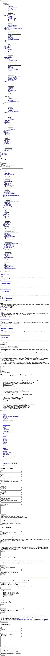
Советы (9, 118)
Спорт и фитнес (11, 119)
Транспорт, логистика (12, 77)
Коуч (6, 41)
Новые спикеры (8, 57)
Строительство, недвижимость (14, 76)
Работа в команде (11, 14)
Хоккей (9, 93)
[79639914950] (7, 465)
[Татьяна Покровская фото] (6, 307)
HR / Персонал (11, 16)
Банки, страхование (12, 61)
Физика (9, 56)
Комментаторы (11, 86)
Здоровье (10, 5)
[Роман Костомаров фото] (6, 281)
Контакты (5, 144)
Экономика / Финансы (12, 26)
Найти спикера (14, 463)
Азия (9, 44)
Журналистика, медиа (12, 63)
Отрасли (7, 58)
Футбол (9, 92)
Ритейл (9, 73)
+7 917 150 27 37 (3, 153)
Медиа (6, 121)
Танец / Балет (10, 37)
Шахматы (10, 94)
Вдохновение (10, 124)
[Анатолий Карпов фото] (5, 271)
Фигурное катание (12, 90)
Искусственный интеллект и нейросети (13, 28)
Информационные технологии (14, 65)
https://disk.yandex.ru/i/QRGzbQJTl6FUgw (39, 577)
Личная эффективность (13, 9)
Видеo (4, 131)
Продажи (10, 23)
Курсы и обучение (6, 432)
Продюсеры (10, 35)
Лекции (4, 433)
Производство (11, 71)
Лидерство (10, 8)
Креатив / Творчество (12, 7)
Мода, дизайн (10, 67)
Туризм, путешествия (12, 78)
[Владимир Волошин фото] (6, 298)
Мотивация (10, 10)
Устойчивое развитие (12, 25)
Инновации (10, 6)
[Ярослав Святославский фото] (7, 325)
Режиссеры (10, 36)
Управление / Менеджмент (13, 111)
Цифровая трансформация (13, 101)
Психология (10, 54)
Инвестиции (10, 106)
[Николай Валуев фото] (5, 316)
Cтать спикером (5, 463)
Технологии (7, 130)
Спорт (6, 81)
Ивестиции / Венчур (12, 18)
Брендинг (10, 17)
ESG (9, 97)
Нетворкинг (10, 11)
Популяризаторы (11, 52)
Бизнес (6, 15)
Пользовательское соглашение (9, 457)
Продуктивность (11, 129)
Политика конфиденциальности (9, 456)
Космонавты (8, 40)
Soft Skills (7, 4)
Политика (10, 70)
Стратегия (10, 24)
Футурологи (10, 100)
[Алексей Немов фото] (5, 335)
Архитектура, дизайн (12, 60)
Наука (6, 48)
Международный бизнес (10, 42)
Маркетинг (10, 107)
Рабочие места (11, 109)
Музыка (9, 115)
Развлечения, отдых (12, 72)
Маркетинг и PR (11, 19)
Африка (9, 45)
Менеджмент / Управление (13, 20)
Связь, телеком (11, 75)
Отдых (9, 117)
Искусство (7, 29)
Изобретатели (11, 98)
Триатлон (10, 89)
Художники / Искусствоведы (14, 39)
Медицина (10, 66)
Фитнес (9, 91)
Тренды (7, 96)
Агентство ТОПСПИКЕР (10, 146)
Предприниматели (12, 21)
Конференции (6, 431)
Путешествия (8, 122)
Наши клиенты (8, 149)
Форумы (4, 436)
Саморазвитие (8, 123)
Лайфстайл (7, 135)
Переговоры (10, 13)
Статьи (4, 103)
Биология (10, 49)
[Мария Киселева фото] (5, 289)
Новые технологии (12, 99)
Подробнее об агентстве (5, 366)
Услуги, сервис (11, 80)
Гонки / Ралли (11, 85)
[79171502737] (6, 465)
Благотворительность (12, 62)
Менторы (7, 46)
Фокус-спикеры (8, 102)
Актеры (9, 30)
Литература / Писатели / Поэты (14, 34)
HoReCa (9, 59)
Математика (10, 51)
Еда (8, 114)
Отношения (10, 128)
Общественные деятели (13, 69)
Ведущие (7, 27)
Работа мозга (10, 55)
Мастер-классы (6, 434)
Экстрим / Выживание (12, 83)
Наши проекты (8, 148)
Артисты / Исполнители (13, 31)
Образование (10, 68)
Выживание (10, 113)
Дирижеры (10, 33)
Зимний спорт (11, 82)
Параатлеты (10, 88)
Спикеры (5, 3)
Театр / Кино (10, 38)
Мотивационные (8, 47)
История (9, 50)
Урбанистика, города (12, 79)
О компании (5, 145)
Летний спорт (11, 87)
